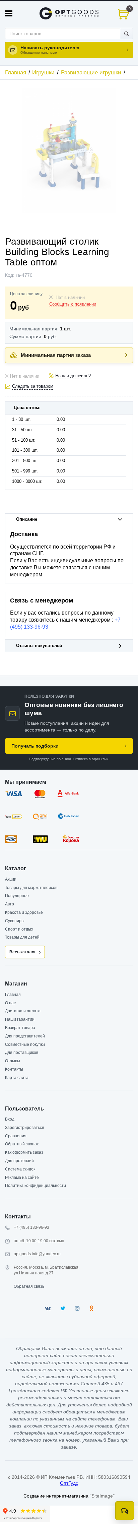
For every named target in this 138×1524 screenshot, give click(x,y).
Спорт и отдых (19, 929)
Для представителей (25, 1036)
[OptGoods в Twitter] (62, 1308)
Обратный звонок (22, 1144)
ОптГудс (69, 1483)
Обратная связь (29, 1286)
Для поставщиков (21, 1052)
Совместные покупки (25, 1044)
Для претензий (19, 1160)
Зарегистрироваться (24, 1127)
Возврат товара (20, 1027)
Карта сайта (16, 1077)
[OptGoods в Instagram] (77, 1308)
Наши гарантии (19, 1019)
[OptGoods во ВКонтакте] (48, 1308)
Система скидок (20, 1169)
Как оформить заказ (24, 1152)
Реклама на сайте (22, 1177)
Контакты (14, 1069)
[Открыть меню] (8, 13)
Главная (15, 72)
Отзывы (12, 1061)
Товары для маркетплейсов (31, 887)
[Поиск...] (126, 33)
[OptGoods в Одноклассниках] (91, 1308)
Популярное (17, 895)
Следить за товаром (32, 386)
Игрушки (43, 72)
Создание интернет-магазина (55, 1496)
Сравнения (15, 1136)
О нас (10, 1003)
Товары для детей (22, 937)
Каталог (15, 868)
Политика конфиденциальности (35, 1185)
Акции (10, 879)
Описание (26, 519)
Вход (9, 1119)
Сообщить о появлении (72, 304)
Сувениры (14, 920)
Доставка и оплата (23, 1011)
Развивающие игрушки (91, 72)
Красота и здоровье (24, 912)
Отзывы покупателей (39, 645)
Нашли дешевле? (73, 376)
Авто (9, 904)
